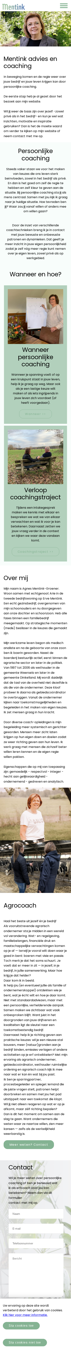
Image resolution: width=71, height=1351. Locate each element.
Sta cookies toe (21, 1325)
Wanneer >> (35, 414)
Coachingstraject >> (35, 552)
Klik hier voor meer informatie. (25, 1315)
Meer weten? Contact (28, 1144)
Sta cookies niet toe (25, 1342)
